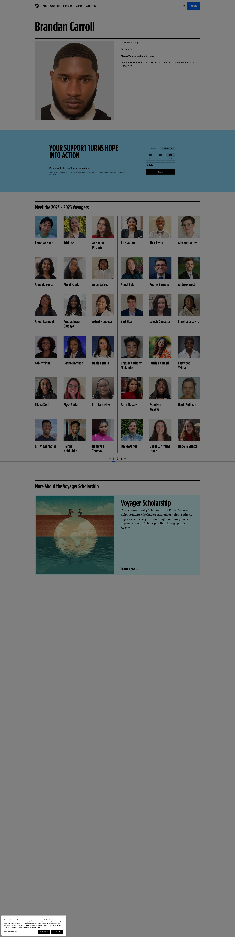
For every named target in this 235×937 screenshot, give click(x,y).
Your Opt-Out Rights (10, 931)
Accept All (57, 931)
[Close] (63, 917)
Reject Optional (44, 931)
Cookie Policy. (36, 927)
